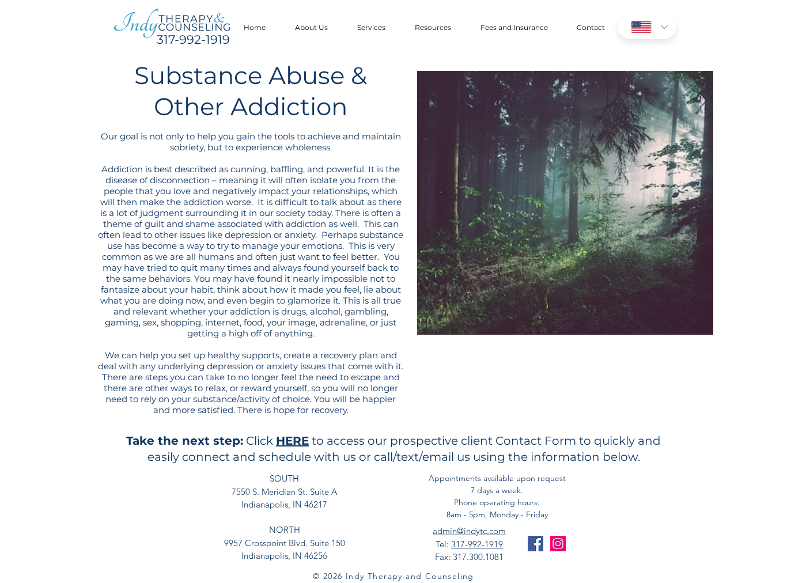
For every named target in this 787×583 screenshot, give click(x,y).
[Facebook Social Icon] (535, 543)
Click (259, 441)
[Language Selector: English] (647, 27)
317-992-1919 (477, 544)
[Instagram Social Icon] (558, 543)
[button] (311, 27)
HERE (292, 441)
